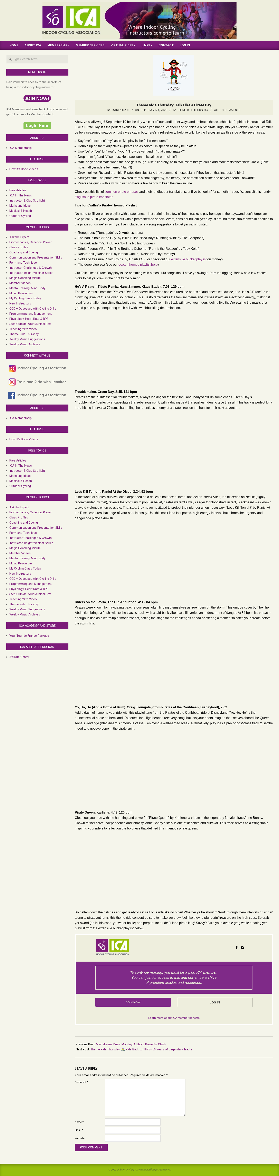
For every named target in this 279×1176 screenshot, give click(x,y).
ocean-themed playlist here (138, 264)
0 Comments (231, 110)
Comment (81, 1082)
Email (79, 1129)
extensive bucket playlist (188, 259)
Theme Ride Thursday (192, 110)
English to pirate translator (93, 197)
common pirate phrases (121, 191)
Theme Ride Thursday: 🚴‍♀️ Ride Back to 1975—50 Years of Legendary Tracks (141, 1049)
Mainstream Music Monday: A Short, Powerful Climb (131, 1044)
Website (80, 1138)
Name (79, 1122)
